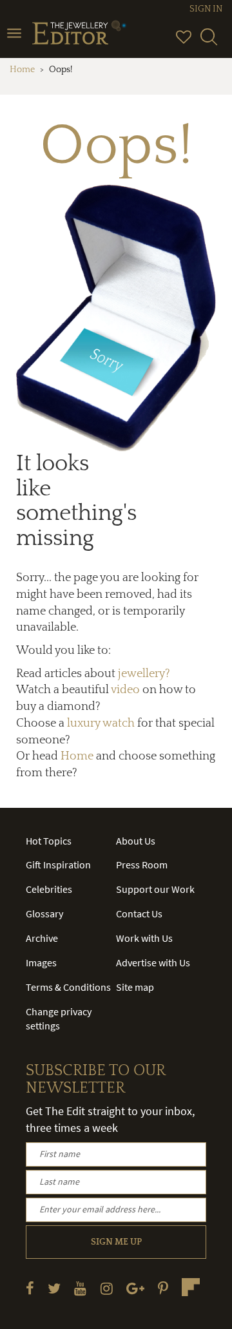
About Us (135, 840)
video (125, 690)
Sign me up (116, 1242)
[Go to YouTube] (80, 1288)
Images (41, 962)
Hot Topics (49, 840)
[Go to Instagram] (107, 1288)
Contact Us (139, 913)
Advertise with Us (153, 962)
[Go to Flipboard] (191, 1287)
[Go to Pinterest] (163, 1288)
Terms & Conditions (68, 986)
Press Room (142, 864)
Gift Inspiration (58, 864)
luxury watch (101, 723)
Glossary (44, 913)
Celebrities (49, 889)
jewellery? (144, 673)
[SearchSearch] (208, 42)
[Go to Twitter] (54, 1288)
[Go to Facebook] (30, 1288)
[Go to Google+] (135, 1288)
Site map (135, 986)
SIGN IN (205, 9)
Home (22, 69)
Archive (42, 938)
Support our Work (155, 889)
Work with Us (144, 938)
